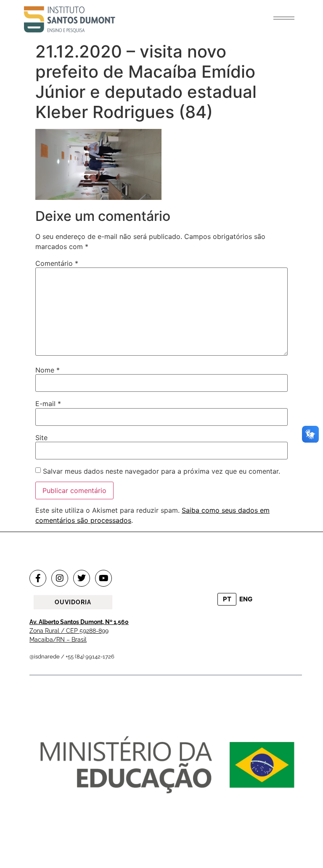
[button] (283, 18)
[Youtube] (103, 578)
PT (227, 599)
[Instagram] (59, 578)
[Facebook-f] (37, 578)
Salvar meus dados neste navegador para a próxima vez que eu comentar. (161, 471)
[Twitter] (81, 578)
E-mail (48, 403)
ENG (245, 599)
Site (41, 437)
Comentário (56, 263)
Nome (47, 370)
